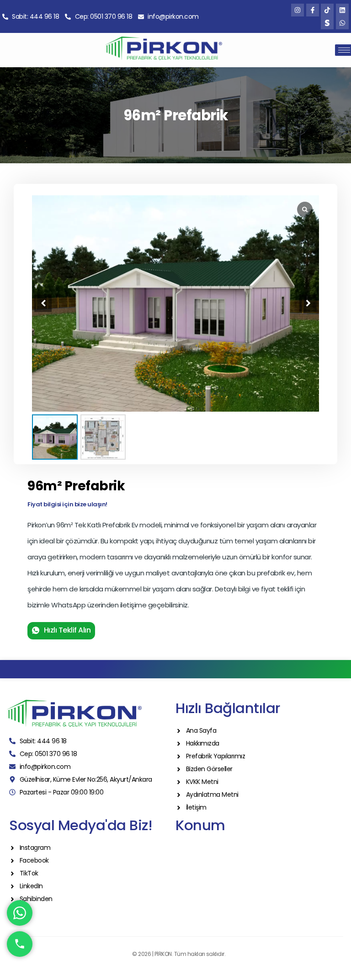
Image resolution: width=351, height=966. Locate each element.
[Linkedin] (342, 10)
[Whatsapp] (342, 22)
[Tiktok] (327, 10)
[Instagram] (297, 10)
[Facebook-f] (312, 10)
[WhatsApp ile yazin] (19, 913)
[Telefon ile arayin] (19, 944)
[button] (308, 303)
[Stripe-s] (327, 22)
